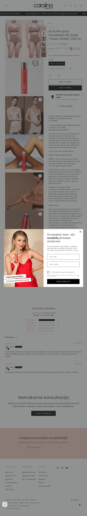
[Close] (80, 231)
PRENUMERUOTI (63, 281)
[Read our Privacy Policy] (78, 275)
